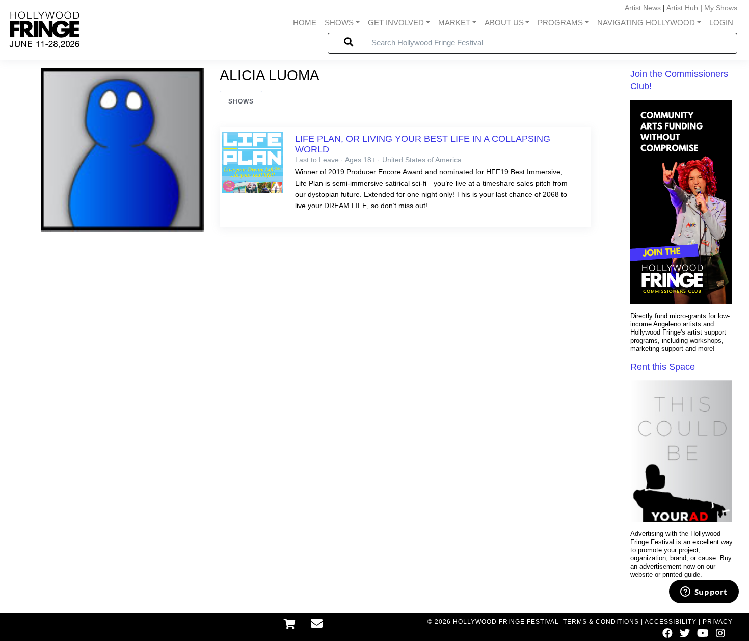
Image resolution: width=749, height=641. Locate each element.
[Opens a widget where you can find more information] (703, 592)
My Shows (720, 8)
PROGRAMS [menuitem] (560, 22)
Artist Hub (682, 8)
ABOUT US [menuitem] (504, 22)
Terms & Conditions (601, 621)
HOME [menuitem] (304, 22)
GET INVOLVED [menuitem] (396, 22)
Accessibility (671, 621)
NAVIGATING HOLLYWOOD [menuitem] (646, 22)
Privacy (718, 621)
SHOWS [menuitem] (339, 22)
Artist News (643, 8)
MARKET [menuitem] (454, 22)
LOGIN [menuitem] (721, 22)
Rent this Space (662, 367)
